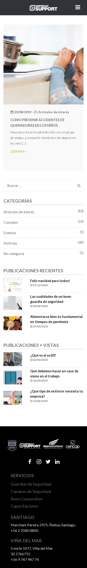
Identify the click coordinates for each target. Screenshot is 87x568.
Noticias (10, 243)
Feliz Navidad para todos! (50, 281)
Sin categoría (13, 253)
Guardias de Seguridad (31, 484)
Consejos (10, 222)
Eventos (9, 232)
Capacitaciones (25, 506)
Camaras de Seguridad (31, 491)
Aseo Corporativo (27, 498)
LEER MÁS (17, 151)
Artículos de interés (18, 212)
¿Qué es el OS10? (43, 355)
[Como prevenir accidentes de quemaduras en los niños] (43, 64)
